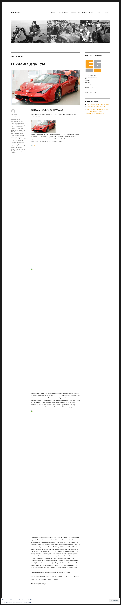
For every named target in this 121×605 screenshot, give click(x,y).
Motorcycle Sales (75, 13)
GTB (15, 130)
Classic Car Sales (62, 13)
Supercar (18, 149)
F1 (14, 126)
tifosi (22, 149)
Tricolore (16, 151)
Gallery (84, 13)
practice (19, 142)
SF (16, 147)
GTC (18, 130)
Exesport (16, 12)
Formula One (20, 128)
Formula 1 (13, 128)
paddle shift (20, 140)
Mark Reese (14, 114)
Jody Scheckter (15, 133)
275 (17, 121)
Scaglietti (22, 145)
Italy (23, 132)
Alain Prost (13, 123)
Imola (20, 132)
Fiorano (21, 126)
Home (53, 13)
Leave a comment (15, 155)
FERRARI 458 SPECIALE (30, 64)
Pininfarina (13, 142)
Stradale (13, 149)
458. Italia (21, 121)
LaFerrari (21, 133)
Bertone (19, 123)
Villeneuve (13, 152)
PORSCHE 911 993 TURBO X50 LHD (95, 113)
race (21, 144)
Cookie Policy (29, 602)
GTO (24, 130)
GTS (12, 132)
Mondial (13, 139)
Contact (106, 13)
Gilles (12, 130)
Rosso (18, 145)
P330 (16, 140)
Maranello (17, 135)
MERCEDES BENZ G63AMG (93, 108)
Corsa (23, 125)
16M (12, 121)
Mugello (21, 139)
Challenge (18, 125)
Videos (99, 13)
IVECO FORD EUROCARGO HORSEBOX (96, 106)
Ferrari (17, 126)
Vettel (20, 151)
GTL (21, 130)
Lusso (12, 135)
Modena (19, 137)
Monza (17, 139)
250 (15, 121)
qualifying (16, 144)
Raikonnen (13, 145)
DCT (12, 126)
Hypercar (16, 132)
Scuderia (13, 147)
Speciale (20, 147)
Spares (91, 13)
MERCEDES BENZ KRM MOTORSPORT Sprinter (98, 104)
